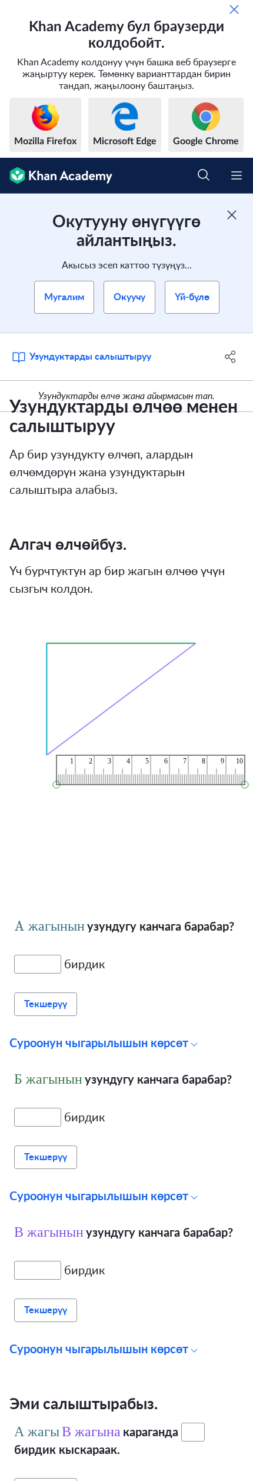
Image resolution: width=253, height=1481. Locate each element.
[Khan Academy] (56, 175)
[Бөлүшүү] (231, 356)
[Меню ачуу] (236, 175)
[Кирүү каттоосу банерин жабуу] (232, 215)
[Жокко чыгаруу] (234, 9)
